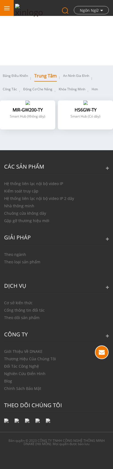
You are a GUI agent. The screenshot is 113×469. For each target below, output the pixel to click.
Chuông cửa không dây (25, 213)
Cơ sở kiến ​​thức (18, 302)
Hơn (95, 89)
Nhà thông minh (19, 205)
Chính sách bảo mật (22, 388)
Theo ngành (15, 254)
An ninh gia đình (76, 75)
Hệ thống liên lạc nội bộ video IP (33, 183)
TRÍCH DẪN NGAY (102, 352)
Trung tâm (45, 76)
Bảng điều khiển (15, 75)
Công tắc (10, 89)
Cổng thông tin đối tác (24, 310)
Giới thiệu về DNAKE (23, 351)
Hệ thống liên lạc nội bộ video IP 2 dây (39, 198)
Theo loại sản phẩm (22, 261)
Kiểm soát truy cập (21, 191)
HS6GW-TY (86, 110)
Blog (8, 381)
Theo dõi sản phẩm (21, 317)
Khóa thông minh (72, 89)
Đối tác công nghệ (21, 366)
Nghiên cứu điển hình (25, 373)
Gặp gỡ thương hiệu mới (26, 220)
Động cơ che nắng (37, 89)
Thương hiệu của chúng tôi (30, 358)
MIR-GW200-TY (28, 110)
